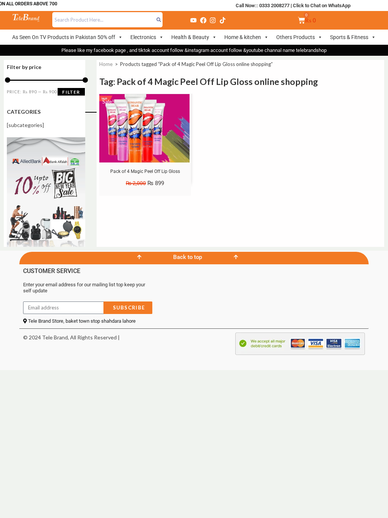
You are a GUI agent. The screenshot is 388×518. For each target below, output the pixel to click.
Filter (71, 92)
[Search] (159, 19)
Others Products (295, 37)
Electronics (143, 37)
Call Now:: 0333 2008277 (262, 5)
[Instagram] (213, 20)
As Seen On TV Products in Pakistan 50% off (63, 37)
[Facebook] (203, 20)
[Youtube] (193, 20)
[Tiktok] (222, 20)
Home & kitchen (242, 37)
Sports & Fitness (349, 37)
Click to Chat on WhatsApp (321, 5)
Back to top (187, 257)
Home (106, 64)
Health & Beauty (190, 37)
